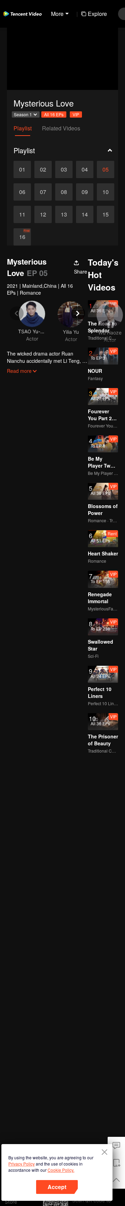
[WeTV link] (22, 13)
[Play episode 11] (22, 214)
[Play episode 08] (64, 192)
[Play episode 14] (84, 214)
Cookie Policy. (61, 1170)
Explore (97, 14)
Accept (57, 1187)
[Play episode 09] (84, 192)
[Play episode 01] (22, 169)
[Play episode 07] (43, 192)
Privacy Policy (21, 1164)
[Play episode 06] (22, 192)
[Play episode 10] (105, 192)
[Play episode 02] (43, 169)
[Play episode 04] (84, 169)
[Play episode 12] (43, 214)
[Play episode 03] (64, 169)
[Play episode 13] (64, 214)
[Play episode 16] (22, 237)
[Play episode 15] (105, 214)
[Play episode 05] (105, 169)
